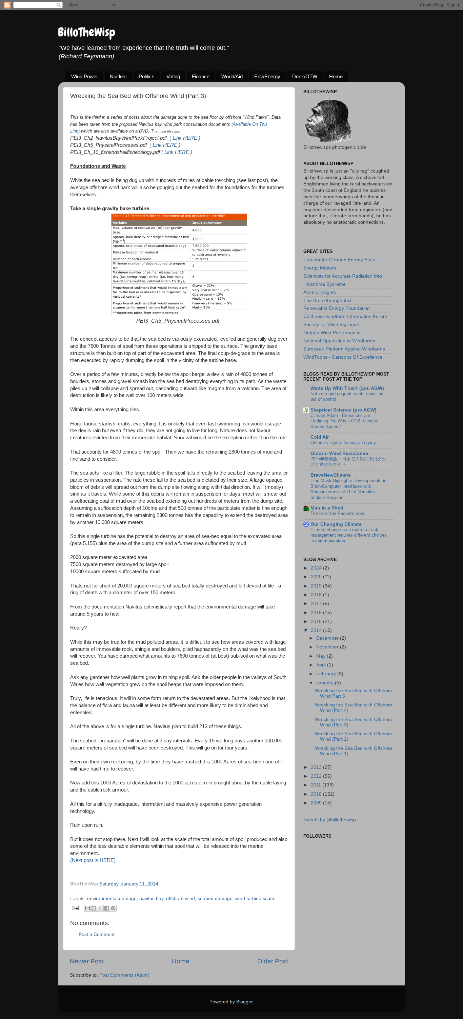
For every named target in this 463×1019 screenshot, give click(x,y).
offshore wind (180, 898)
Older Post (272, 961)
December (328, 638)
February (326, 673)
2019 (317, 585)
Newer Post (87, 961)
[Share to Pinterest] (113, 908)
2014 (317, 630)
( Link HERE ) (184, 138)
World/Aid (232, 76)
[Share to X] (100, 908)
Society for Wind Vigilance (331, 324)
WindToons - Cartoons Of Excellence (342, 357)
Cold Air (319, 437)
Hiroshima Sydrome (324, 284)
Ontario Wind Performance (332, 332)
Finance (200, 76)
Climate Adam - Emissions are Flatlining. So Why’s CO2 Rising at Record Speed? (344, 421)
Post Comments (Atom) (124, 975)
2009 (317, 802)
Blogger (244, 1001)
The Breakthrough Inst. (328, 300)
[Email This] (87, 908)
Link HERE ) (178, 152)
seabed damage (215, 898)
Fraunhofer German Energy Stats (339, 259)
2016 (317, 612)
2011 (316, 784)
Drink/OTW (304, 76)
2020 (317, 576)
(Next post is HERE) (93, 860)
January (325, 682)
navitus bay (151, 898)
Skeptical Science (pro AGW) (343, 410)
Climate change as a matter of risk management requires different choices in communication (348, 535)
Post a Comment (97, 934)
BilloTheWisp (86, 32)
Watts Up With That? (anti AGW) (347, 388)
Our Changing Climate (336, 524)
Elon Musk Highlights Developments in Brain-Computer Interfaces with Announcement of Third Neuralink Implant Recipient (348, 489)
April (321, 664)
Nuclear (118, 76)
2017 (317, 603)
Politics (147, 76)
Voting (173, 76)
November (328, 647)
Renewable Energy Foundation (336, 308)
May (321, 656)
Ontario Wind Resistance (339, 453)
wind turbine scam (254, 898)
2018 (317, 594)
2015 (317, 621)
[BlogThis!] (93, 908)
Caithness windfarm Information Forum (345, 316)
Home (336, 76)
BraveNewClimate (330, 475)
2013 (317, 767)
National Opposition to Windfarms (339, 340)
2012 (317, 776)
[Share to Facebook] (106, 908)
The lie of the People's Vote (337, 513)
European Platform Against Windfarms (344, 349)
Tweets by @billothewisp (329, 819)
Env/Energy (267, 76)
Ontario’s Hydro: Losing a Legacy (343, 442)
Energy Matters (319, 268)
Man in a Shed (326, 508)
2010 (317, 794)
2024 (317, 568)
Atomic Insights (319, 292)
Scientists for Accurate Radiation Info (342, 276)
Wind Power (84, 76)
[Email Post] (75, 907)
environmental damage (112, 898)
